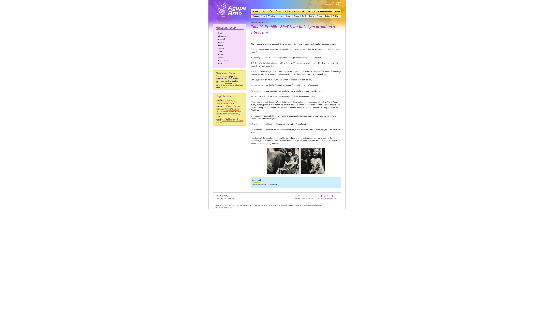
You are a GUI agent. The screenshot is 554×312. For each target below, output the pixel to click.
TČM (271, 11)
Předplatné (272, 16)
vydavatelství (316, 196)
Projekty (336, 16)
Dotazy (280, 16)
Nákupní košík (328, 4)
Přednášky (306, 11)
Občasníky (222, 39)
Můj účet (337, 4)
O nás (263, 11)
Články (288, 11)
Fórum (288, 16)
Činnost (279, 11)
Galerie (311, 16)
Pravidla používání (232, 109)
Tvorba (319, 16)
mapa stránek (327, 196)
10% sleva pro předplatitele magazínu (225, 101)
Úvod (263, 16)
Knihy (296, 11)
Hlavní (255, 11)
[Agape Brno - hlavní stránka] (229, 9)
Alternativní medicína (323, 11)
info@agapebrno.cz (331, 198)
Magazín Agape (226, 27)
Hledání (327, 16)
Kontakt (338, 11)
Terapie (296, 16)
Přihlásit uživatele (335, 2)
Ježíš (304, 16)
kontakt (335, 196)
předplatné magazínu (302, 196)
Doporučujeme (224, 61)
